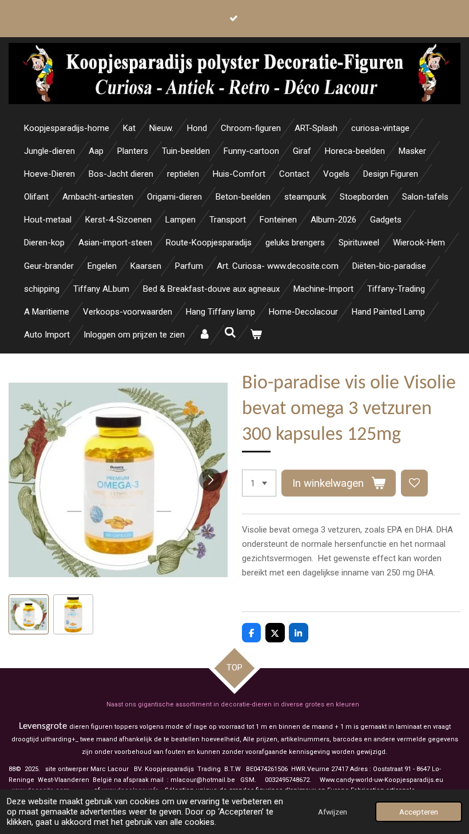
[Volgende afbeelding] (210, 479)
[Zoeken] (230, 333)
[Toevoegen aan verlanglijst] (414, 483)
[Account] (204, 335)
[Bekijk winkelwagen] (256, 335)
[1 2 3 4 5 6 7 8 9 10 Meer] (259, 483)
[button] (29, 614)
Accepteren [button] (418, 811)
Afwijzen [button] (332, 811)
